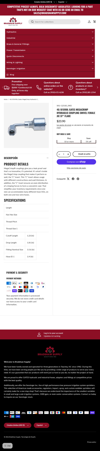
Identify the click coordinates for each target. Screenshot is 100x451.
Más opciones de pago (76, 168)
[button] (94, 21)
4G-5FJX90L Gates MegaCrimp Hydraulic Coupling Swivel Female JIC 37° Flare (24, 99)
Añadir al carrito (84, 154)
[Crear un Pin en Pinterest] (77, 178)
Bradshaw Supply (14, 437)
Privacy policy (91, 442)
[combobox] (54, 21)
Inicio (5, 99)
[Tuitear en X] (68, 178)
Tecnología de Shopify (28, 437)
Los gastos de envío (64, 125)
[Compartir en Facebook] (73, 178)
